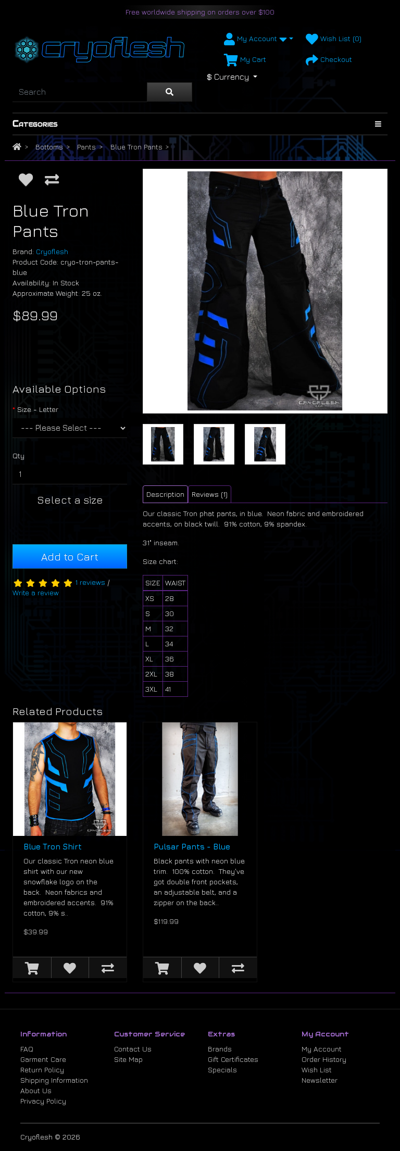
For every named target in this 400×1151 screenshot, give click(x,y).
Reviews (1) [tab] (210, 494)
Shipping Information (54, 1079)
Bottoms (49, 146)
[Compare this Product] (52, 179)
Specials (222, 1069)
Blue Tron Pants (136, 146)
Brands (220, 1048)
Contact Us (133, 1048)
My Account (322, 1048)
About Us (36, 1090)
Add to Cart (69, 556)
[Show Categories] (378, 124)
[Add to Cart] (32, 967)
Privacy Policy (43, 1100)
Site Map (128, 1059)
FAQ (26, 1048)
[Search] (169, 92)
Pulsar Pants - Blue (192, 846)
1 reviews (90, 582)
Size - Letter (37, 409)
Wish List (317, 1069)
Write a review (35, 592)
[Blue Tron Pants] (265, 291)
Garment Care (43, 1059)
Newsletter (320, 1079)
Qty (18, 455)
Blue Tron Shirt (52, 846)
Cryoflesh (52, 251)
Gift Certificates (233, 1059)
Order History (324, 1059)
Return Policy (42, 1069)
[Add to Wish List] (25, 179)
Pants (86, 146)
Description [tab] (165, 494)
